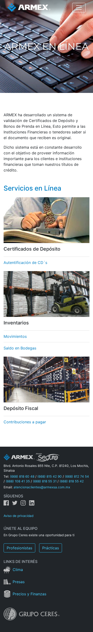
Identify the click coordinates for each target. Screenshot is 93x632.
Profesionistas (19, 548)
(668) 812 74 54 (77, 476)
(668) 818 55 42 (72, 481)
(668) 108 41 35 (18, 481)
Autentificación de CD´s (25, 262)
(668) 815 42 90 (49, 476)
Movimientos (15, 336)
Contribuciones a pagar (25, 422)
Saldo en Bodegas (20, 348)
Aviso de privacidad (18, 516)
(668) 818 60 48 (22, 476)
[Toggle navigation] (79, 7)
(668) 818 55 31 (45, 481)
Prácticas (50, 548)
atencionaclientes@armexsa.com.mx (42, 487)
